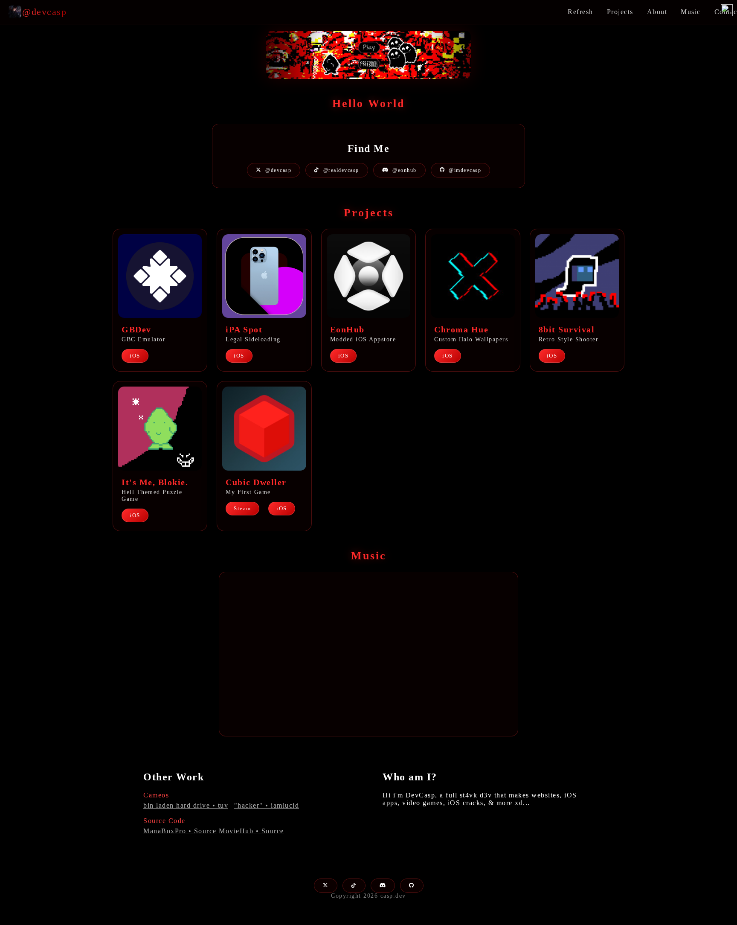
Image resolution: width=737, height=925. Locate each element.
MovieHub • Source (251, 831)
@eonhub (404, 170)
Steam (242, 508)
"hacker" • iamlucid (266, 805)
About (657, 11)
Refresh (580, 11)
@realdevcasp (341, 170)
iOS (135, 355)
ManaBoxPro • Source (180, 831)
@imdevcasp (465, 170)
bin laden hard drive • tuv (185, 805)
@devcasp (278, 170)
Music (691, 11)
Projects (620, 11)
